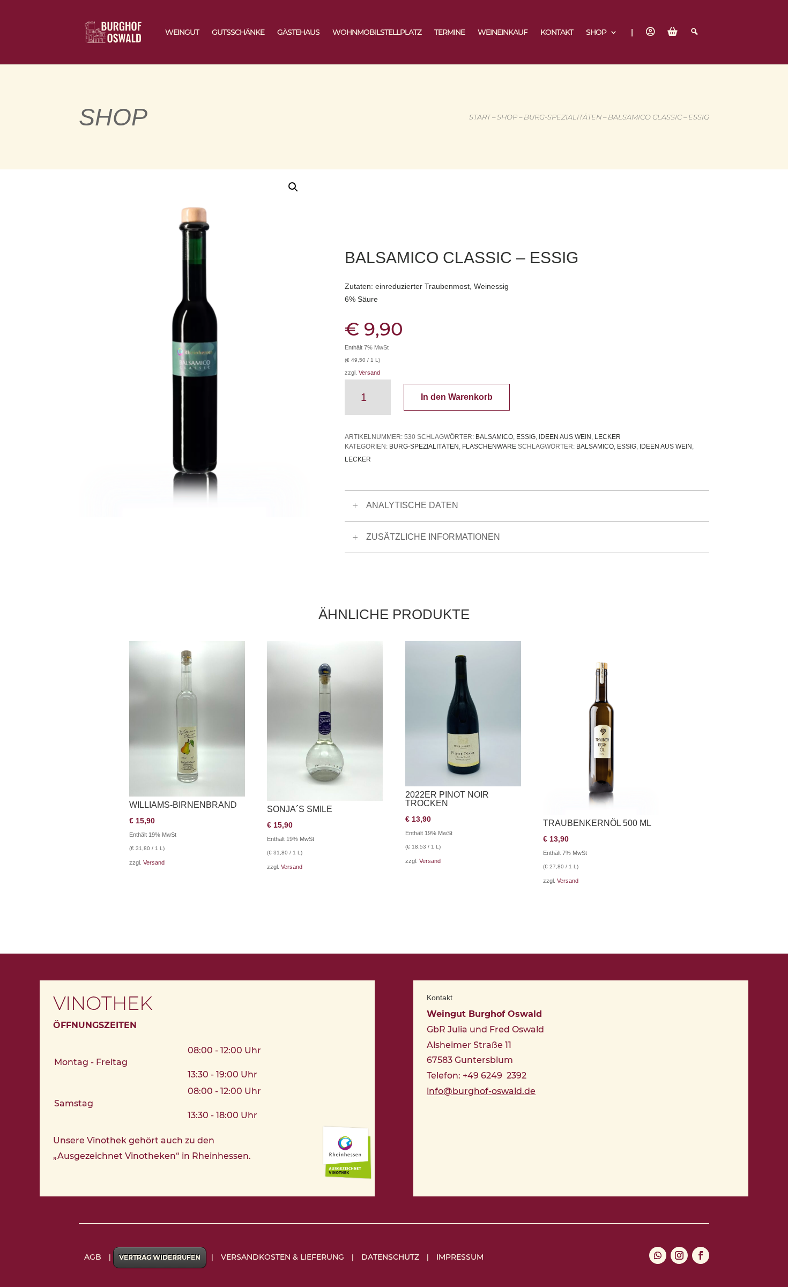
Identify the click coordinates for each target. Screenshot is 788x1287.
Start (479, 117)
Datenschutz (390, 1257)
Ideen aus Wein (565, 437)
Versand (369, 372)
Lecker (607, 437)
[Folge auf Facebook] (700, 1255)
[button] (293, 187)
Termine (449, 32)
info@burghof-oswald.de (481, 1091)
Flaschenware (489, 446)
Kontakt (556, 32)
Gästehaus (298, 32)
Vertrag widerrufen (159, 1257)
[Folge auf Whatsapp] (657, 1255)
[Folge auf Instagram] (679, 1255)
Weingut (182, 32)
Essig (526, 437)
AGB (92, 1257)
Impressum (460, 1257)
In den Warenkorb (457, 396)
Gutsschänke (238, 32)
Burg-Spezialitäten (562, 117)
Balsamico (494, 437)
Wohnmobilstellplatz (376, 32)
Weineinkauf (502, 32)
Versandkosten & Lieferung (282, 1257)
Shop (596, 32)
